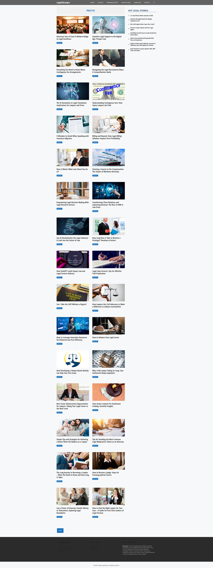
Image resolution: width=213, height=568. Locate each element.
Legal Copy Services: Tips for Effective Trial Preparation (106, 272)
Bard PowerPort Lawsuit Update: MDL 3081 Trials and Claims (142, 50)
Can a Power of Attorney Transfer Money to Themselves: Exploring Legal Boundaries (73, 510)
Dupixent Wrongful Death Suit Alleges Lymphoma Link (141, 20)
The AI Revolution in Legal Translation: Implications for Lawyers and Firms (72, 104)
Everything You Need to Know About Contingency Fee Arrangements (71, 70)
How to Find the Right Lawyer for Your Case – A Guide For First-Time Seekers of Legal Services (108, 510)
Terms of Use (94, 548)
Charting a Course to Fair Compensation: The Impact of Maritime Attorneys (108, 170)
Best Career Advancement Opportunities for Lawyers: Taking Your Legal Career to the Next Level (72, 406)
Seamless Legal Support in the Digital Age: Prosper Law (106, 37)
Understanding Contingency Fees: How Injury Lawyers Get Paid (107, 104)
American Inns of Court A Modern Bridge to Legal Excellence (72, 37)
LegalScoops (63, 2)
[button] (154, 2)
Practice (59, 42)
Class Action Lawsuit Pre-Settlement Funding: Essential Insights (106, 404)
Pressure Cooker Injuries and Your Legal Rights (141, 29)
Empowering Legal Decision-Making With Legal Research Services (73, 203)
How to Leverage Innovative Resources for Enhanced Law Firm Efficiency (72, 338)
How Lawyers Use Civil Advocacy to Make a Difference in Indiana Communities (108, 305)
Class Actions (126, 2)
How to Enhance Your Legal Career (105, 337)
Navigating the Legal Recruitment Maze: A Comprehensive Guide (108, 70)
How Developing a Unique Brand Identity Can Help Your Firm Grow (73, 371)
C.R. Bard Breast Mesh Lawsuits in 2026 (141, 16)
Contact (147, 2)
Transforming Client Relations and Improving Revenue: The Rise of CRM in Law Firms (107, 204)
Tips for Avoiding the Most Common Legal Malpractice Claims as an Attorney (108, 440)
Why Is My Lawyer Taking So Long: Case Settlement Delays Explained (107, 371)
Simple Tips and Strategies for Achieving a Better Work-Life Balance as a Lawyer (72, 440)
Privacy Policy (94, 546)
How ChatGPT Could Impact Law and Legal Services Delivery (71, 272)
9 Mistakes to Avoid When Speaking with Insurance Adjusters (73, 137)
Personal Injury (112, 2)
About (93, 2)
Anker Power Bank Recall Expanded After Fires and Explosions (142, 39)
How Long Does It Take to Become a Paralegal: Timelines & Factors (106, 239)
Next (60, 530)
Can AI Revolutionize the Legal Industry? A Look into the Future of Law (72, 239)
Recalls (100, 2)
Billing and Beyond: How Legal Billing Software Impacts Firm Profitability (107, 137)
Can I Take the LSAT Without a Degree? (72, 304)
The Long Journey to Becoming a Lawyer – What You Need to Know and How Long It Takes (73, 475)
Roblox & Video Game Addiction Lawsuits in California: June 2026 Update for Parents (143, 44)
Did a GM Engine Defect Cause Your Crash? (142, 24)
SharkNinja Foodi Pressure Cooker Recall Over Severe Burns (143, 34)
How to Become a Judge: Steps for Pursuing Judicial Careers (105, 473)
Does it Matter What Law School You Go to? (72, 170)
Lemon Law (137, 2)
